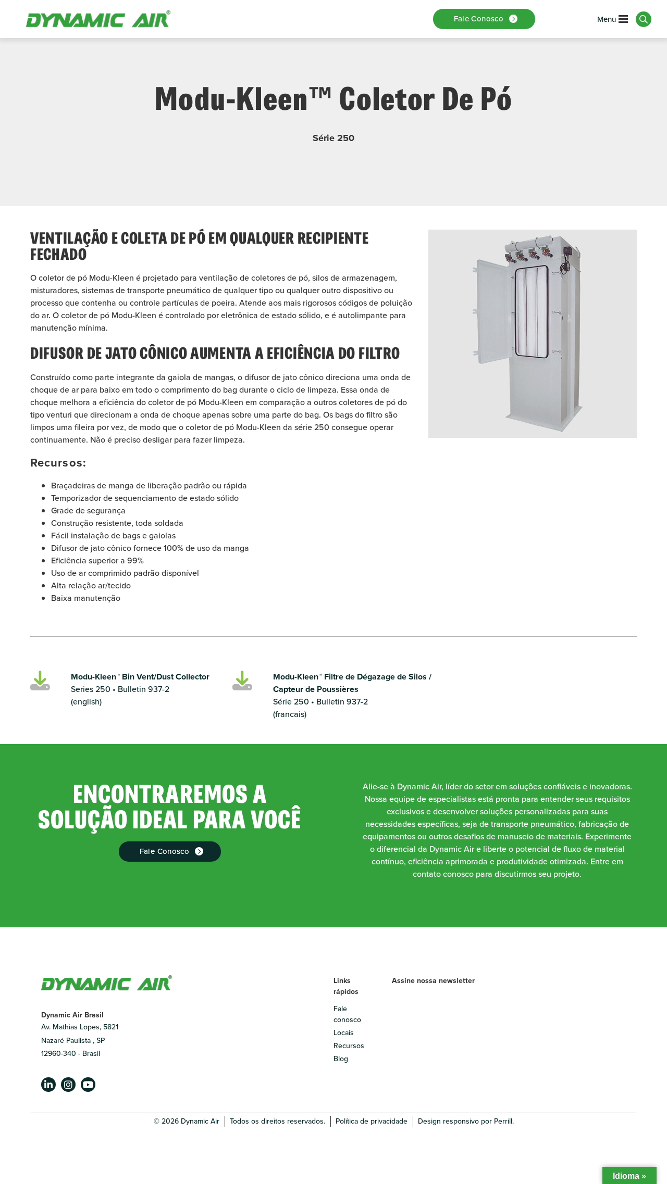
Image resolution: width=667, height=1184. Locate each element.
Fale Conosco (165, 851)
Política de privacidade (371, 1121)
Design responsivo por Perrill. (466, 1121)
